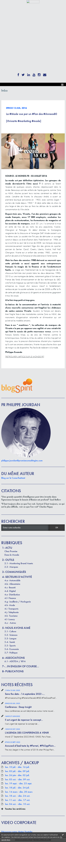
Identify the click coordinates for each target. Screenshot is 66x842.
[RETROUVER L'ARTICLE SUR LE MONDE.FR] (24, 356)
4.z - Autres (10, 622)
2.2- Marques (11, 566)
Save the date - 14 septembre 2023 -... (25, 694)
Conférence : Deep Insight (18, 707)
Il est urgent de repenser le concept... (24, 719)
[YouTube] (34, 74)
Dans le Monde (11, 554)
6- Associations (13, 658)
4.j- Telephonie (11, 612)
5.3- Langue (10, 638)
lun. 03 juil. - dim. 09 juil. (17, 771)
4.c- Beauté (10, 587)
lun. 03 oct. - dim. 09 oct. (17, 779)
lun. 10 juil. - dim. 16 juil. (17, 767)
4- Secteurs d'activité (17, 577)
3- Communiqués (14, 572)
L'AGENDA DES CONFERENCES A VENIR (27, 732)
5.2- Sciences (10, 635)
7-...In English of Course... (20, 666)
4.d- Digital (10, 591)
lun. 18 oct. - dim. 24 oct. (17, 796)
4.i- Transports (11, 608)
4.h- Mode (9, 605)
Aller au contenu (8, 5)
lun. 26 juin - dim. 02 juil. (17, 775)
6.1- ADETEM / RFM (15, 661)
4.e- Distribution (12, 594)
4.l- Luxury (9, 619)
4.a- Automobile (12, 580)
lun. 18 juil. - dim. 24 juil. (17, 787)
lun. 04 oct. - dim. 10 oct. (17, 804)
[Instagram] (39, 74)
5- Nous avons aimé (16, 628)
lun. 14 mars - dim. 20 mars (18, 792)
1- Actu (7, 547)
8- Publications (13, 671)
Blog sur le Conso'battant (13, 477)
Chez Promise (10, 551)
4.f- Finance (10, 598)
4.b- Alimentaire (12, 584)
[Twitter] (23, 74)
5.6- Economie (11, 649)
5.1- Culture (10, 631)
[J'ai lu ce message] (63, 834)
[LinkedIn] (28, 74)
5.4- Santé (9, 642)
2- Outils (8, 560)
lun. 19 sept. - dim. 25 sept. (18, 783)
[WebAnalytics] (33, 1)
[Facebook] (18, 74)
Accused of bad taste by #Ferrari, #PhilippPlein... (30, 745)
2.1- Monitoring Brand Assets (18, 563)
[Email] (44, 74)
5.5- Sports (10, 645)
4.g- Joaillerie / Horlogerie (17, 601)
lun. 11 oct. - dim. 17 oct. (17, 800)
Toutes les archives (15, 809)
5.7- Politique (10, 652)
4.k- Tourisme (10, 615)
